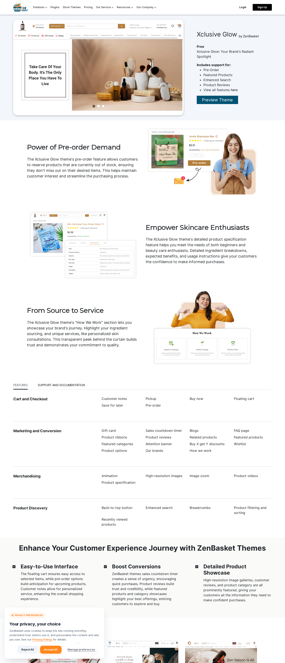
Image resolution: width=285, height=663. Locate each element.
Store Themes (72, 7)
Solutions (39, 7)
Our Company (145, 7)
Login (242, 7)
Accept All (51, 649)
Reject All (27, 649)
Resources (124, 7)
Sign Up (262, 7)
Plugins (54, 7)
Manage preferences (81, 649)
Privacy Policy (42, 639)
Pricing (88, 7)
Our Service (103, 7)
